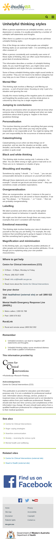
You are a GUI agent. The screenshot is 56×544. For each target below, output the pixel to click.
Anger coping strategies (15, 429)
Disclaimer (9, 516)
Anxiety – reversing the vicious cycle (20, 438)
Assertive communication (15, 433)
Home (7, 508)
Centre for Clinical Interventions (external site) (24, 458)
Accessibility (32, 512)
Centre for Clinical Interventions (36, 284)
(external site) (21, 294)
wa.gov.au (9, 524)
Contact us (31, 520)
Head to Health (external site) (17, 463)
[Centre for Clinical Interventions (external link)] (16, 376)
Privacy (30, 508)
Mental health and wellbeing (17, 443)
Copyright (31, 516)
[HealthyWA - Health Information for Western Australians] (18, 4)
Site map (8, 512)
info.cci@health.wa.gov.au (21, 279)
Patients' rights (10, 520)
